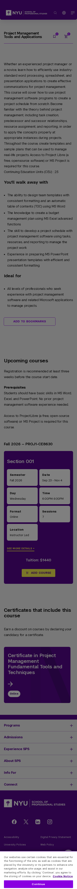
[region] (38, 870)
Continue (38, 884)
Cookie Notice (63, 876)
